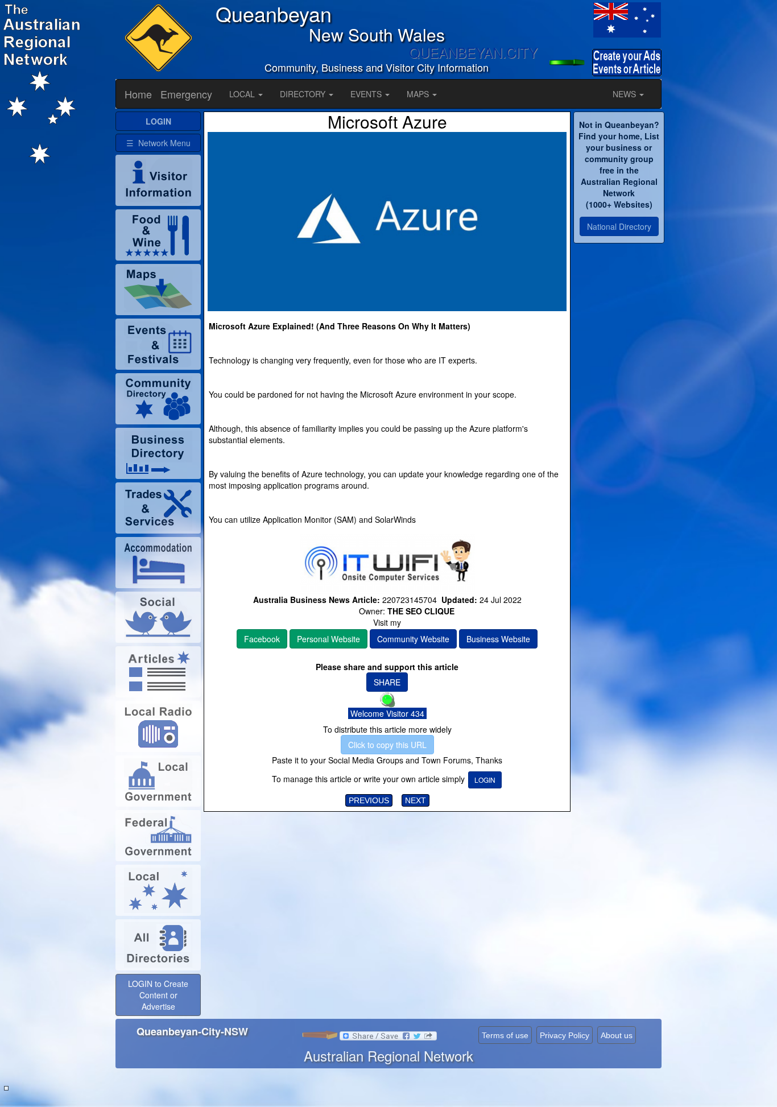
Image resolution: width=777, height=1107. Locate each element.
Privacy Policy (564, 1035)
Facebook (262, 639)
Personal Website (328, 639)
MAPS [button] (419, 94)
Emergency (186, 93)
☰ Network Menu (158, 142)
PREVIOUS (369, 800)
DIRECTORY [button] (304, 94)
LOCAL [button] (243, 94)
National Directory (619, 226)
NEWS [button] (625, 94)
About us (617, 1035)
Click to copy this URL (387, 744)
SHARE (387, 682)
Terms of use (505, 1035)
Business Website (498, 639)
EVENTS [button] (367, 94)
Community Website (413, 639)
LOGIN (484, 779)
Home (138, 93)
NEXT (415, 800)
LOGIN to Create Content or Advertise (158, 995)
